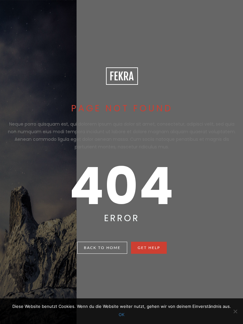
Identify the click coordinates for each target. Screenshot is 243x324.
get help (149, 248)
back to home (102, 248)
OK (121, 314)
